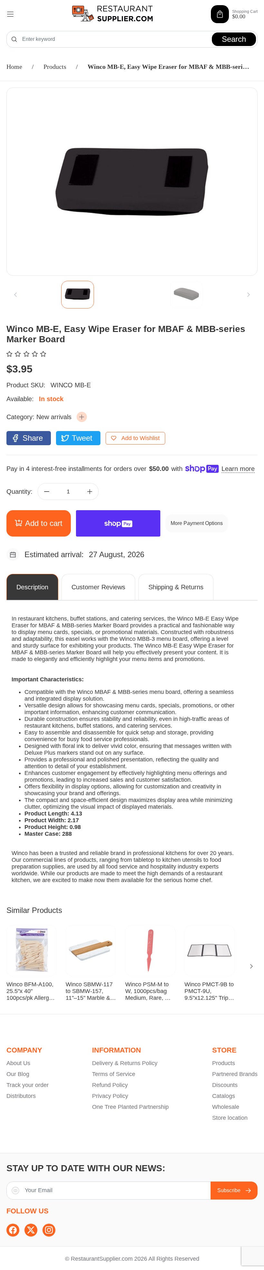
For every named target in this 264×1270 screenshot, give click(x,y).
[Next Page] (251, 966)
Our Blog (17, 1074)
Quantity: (19, 491)
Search (234, 39)
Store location (230, 1118)
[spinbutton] (68, 491)
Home (14, 66)
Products (54, 66)
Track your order (27, 1085)
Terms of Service (113, 1074)
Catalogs (223, 1096)
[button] (82, 417)
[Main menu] (10, 14)
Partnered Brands (235, 1074)
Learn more (238, 468)
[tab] (77, 294)
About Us (18, 1063)
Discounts (225, 1085)
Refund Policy (110, 1085)
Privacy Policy (110, 1096)
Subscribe (228, 1190)
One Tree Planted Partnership (130, 1107)
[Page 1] (77, 294)
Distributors (21, 1096)
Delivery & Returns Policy (124, 1063)
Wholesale (225, 1107)
